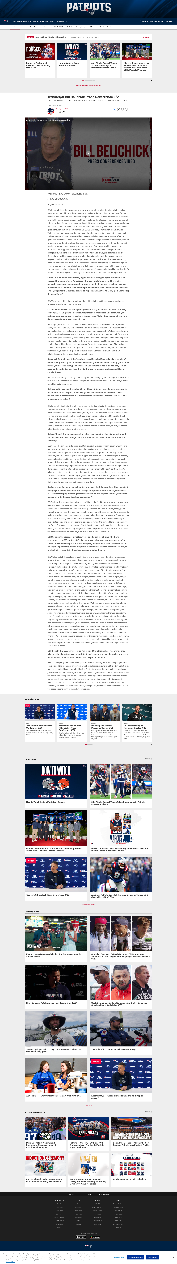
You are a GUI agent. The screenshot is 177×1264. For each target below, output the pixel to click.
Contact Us (118, 1227)
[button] (83, 80)
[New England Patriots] (88, 1246)
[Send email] (122, 111)
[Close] (173, 1257)
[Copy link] (126, 110)
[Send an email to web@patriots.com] (63, 112)
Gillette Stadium (97, 1220)
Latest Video (59, 1207)
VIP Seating (97, 1214)
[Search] (140, 21)
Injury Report (78, 1210)
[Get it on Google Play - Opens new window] (95, 1237)
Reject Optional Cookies (135, 1257)
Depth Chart (78, 1207)
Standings (78, 1224)
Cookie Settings (119, 1257)
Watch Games (97, 1224)
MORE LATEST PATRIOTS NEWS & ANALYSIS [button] (88, 85)
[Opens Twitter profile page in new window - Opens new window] (60, 112)
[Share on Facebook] (114, 111)
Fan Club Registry (118, 1207)
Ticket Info (97, 1204)
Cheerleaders (59, 1224)
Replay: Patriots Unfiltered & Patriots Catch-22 (50, 37)
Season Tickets (97, 1210)
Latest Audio (59, 1210)
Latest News (59, 1204)
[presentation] (151, 81)
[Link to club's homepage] (5, 21)
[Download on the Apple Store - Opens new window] (81, 1237)
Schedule (78, 1220)
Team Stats (78, 1214)
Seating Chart (97, 1217)
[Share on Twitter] (118, 111)
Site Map (59, 1227)
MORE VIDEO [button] (88, 1105)
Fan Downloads (118, 1214)
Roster (78, 1204)
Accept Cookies (153, 1257)
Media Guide (118, 1220)
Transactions (78, 1217)
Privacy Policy (10, 1262)
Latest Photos (59, 1214)
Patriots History (59, 1220)
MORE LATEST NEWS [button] (88, 904)
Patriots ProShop (118, 1204)
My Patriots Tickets (97, 1207)
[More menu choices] (66, 21)
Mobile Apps (118, 1217)
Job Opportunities (118, 1224)
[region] (88, 1257)
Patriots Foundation (59, 1217)
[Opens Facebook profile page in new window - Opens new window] (57, 112)
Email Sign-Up (118, 1210)
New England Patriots (62, 109)
